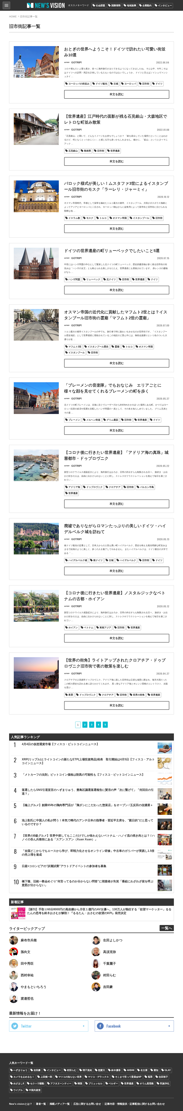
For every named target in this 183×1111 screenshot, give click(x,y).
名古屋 (143, 1070)
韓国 (80, 1083)
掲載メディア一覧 (60, 1103)
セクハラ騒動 (37, 1083)
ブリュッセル (95, 1083)
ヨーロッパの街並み (78, 83)
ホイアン (73, 627)
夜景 (70, 694)
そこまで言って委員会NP (128, 1076)
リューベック (93, 279)
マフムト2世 (74, 346)
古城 (115, 83)
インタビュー (165, 5)
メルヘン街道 (93, 419)
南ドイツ (98, 560)
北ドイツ (111, 279)
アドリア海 (74, 487)
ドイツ (158, 83)
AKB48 (130, 1070)
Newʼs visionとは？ (20, 1103)
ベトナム (88, 627)
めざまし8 (18, 1083)
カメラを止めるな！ (23, 1076)
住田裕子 (163, 1076)
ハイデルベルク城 (77, 560)
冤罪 (150, 1076)
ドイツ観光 (101, 83)
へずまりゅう (20, 1070)
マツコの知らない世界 (70, 1076)
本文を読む (117, 94)
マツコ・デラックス (98, 1076)
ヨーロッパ (130, 83)
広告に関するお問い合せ (87, 1103)
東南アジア (105, 627)
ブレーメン (74, 419)
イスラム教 (74, 218)
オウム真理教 (147, 1083)
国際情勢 (116, 5)
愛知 (156, 1070)
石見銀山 (73, 150)
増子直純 (87, 1070)
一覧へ (166, 928)
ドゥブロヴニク (94, 487)
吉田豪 (37, 1070)
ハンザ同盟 (74, 279)
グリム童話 (112, 419)
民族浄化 (164, 1083)
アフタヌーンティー (60, 1083)
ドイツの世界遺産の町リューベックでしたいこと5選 (112, 250)
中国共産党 (35, 1090)
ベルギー (113, 1083)
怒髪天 (101, 1070)
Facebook (114, 1026)
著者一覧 (41, 1103)
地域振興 (131, 5)
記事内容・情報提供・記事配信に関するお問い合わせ (135, 1103)
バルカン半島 (147, 487)
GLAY (168, 1070)
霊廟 (117, 346)
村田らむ (71, 1070)
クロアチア (114, 487)
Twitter (26, 1026)
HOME (13, 16)
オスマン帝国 (120, 218)
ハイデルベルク (128, 560)
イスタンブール (141, 218)
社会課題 (100, 5)
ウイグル (18, 1090)
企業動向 (147, 5)
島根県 (87, 150)
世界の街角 (139, 694)
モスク (89, 218)
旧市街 (145, 83)
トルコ (103, 218)
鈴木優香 (116, 1070)
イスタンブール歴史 (98, 346)
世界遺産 (115, 150)
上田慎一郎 (46, 1076)
